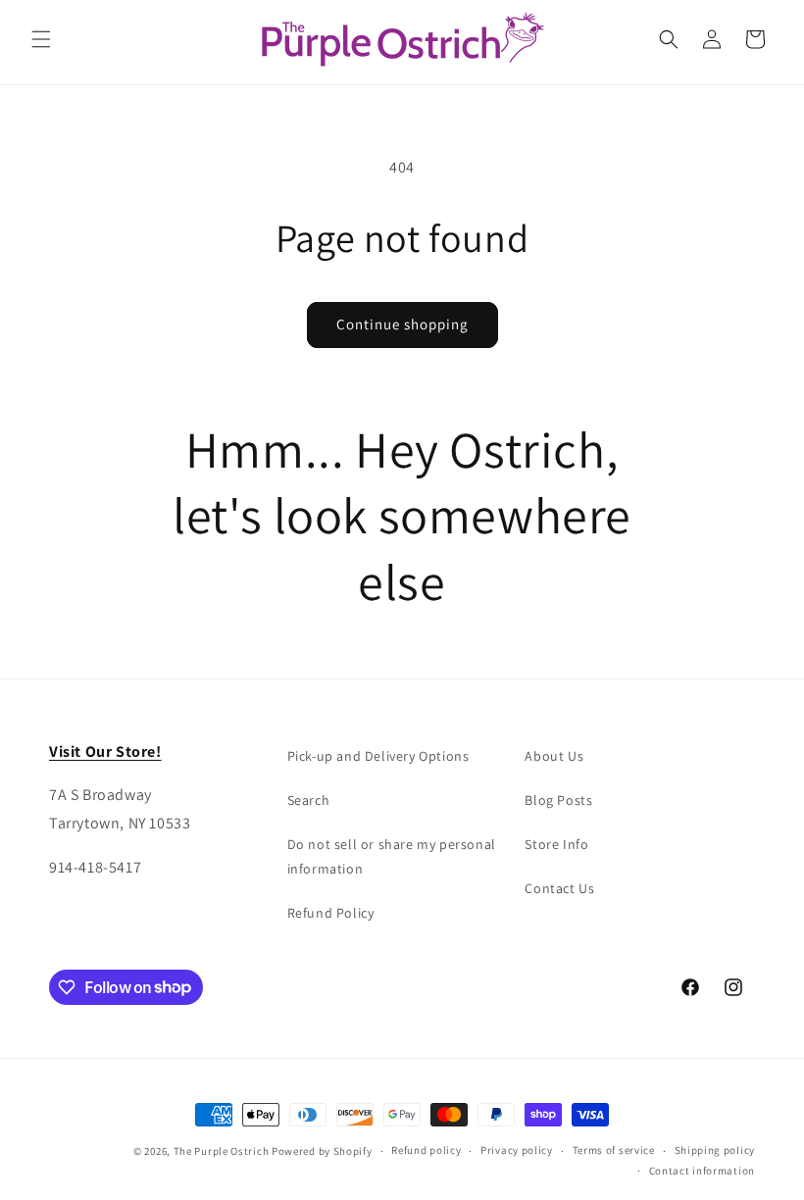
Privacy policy (516, 1150)
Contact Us (559, 888)
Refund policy (426, 1150)
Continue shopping (402, 324)
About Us (554, 756)
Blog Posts (558, 800)
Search (308, 800)
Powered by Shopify (322, 1151)
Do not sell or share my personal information (391, 856)
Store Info (556, 844)
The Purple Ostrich (222, 1151)
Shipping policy (715, 1150)
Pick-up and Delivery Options (378, 756)
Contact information (702, 1170)
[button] (41, 39)
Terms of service (614, 1150)
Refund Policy (331, 913)
